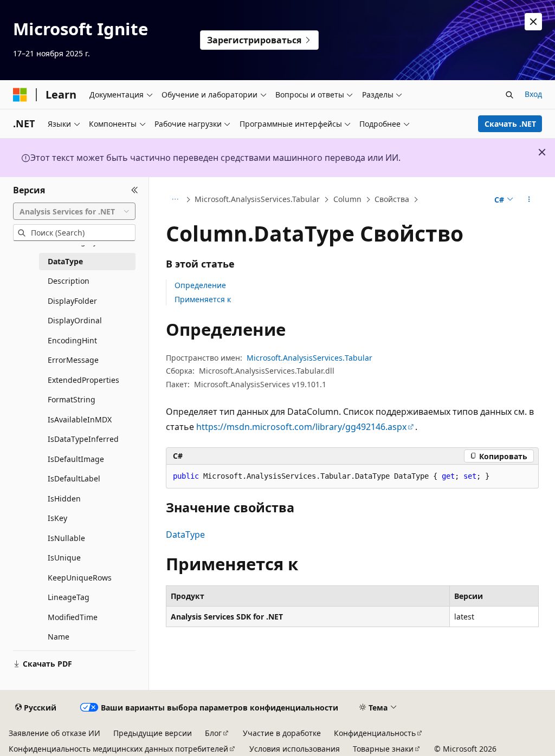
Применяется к (203, 299)
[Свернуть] (134, 190)
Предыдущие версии (152, 733)
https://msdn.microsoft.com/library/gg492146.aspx (301, 427)
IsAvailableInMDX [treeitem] (80, 419)
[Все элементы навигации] (175, 199)
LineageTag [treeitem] (68, 597)
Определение (200, 285)
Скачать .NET (510, 124)
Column (347, 199)
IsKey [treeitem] (57, 518)
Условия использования (294, 749)
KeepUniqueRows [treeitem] (80, 577)
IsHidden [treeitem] (64, 498)
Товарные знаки (383, 749)
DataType (185, 534)
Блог (213, 733)
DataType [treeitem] (65, 261)
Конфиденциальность (375, 733)
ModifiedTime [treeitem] (73, 617)
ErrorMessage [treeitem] (73, 360)
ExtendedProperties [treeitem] (83, 380)
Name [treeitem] (58, 636)
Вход (533, 94)
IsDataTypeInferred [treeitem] (83, 439)
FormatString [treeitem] (71, 399)
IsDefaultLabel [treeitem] (74, 478)
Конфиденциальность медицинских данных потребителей (118, 749)
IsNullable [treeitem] (66, 538)
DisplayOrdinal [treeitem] (75, 320)
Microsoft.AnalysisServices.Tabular (257, 199)
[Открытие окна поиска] (509, 95)
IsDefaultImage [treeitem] (76, 459)
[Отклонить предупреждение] (533, 21)
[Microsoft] (20, 95)
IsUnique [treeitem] (64, 557)
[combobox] (74, 211)
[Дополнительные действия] (528, 199)
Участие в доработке (282, 733)
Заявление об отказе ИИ (54, 733)
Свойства (392, 199)
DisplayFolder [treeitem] (72, 301)
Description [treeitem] (68, 281)
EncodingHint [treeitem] (72, 340)
